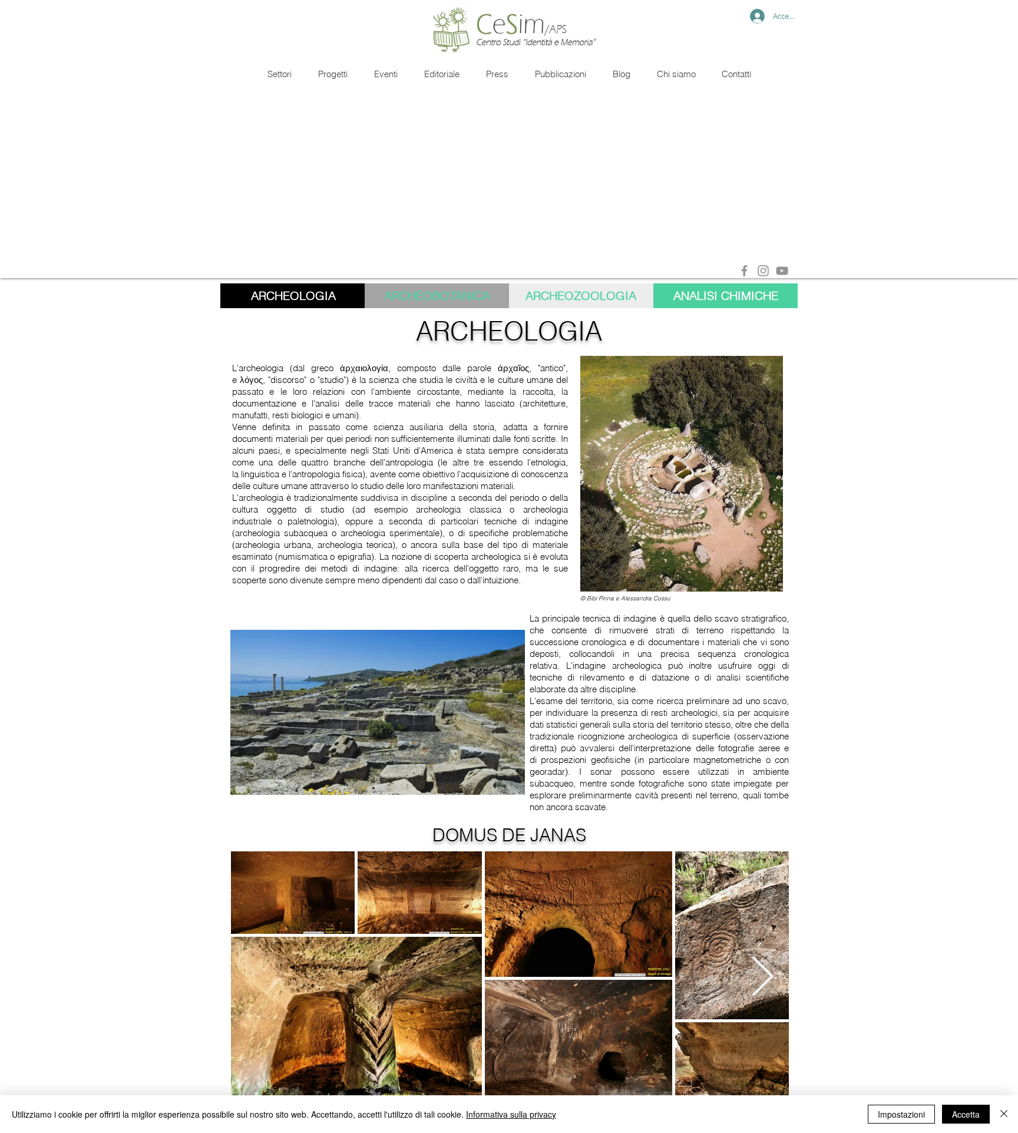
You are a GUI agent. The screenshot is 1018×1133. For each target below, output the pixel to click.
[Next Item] (762, 977)
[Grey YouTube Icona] (782, 270)
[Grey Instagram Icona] (763, 270)
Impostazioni (901, 1114)
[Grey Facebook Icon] (744, 270)
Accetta (966, 1114)
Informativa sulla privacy (511, 1114)
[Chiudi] (1004, 1114)
